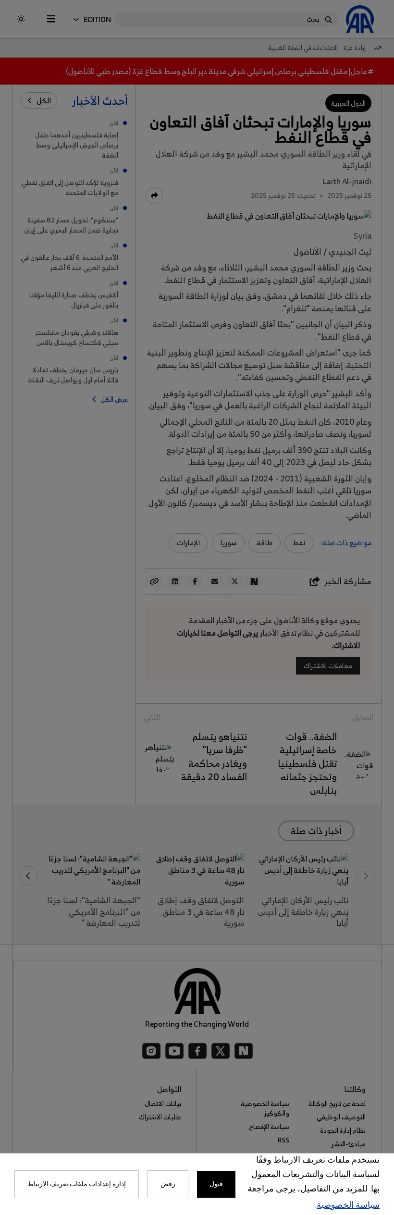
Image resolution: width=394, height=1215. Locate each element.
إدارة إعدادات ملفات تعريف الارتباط (76, 1184)
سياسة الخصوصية (348, 1206)
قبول (216, 1184)
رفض (167, 1184)
